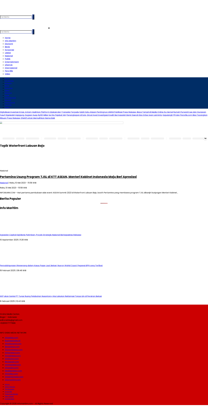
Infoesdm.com (11, 367)
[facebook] (2, 13)
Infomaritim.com (13, 379)
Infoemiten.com (12, 352)
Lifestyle (9, 64)
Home (7, 37)
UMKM (8, 52)
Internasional (11, 67)
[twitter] (7, 13)
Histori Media (10, 387)
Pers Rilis (9, 70)
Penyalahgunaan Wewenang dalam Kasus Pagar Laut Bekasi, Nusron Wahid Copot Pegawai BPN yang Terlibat (51, 265)
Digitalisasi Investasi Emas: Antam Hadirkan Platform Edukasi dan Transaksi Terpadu (39, 112)
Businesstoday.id (12, 340)
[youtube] (16, 13)
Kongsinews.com (13, 355)
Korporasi (9, 49)
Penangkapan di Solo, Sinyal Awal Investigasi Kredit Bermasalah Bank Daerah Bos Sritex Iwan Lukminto (114, 115)
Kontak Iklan (9, 399)
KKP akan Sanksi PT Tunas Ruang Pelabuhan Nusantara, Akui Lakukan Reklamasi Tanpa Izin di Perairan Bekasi (51, 296)
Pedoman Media (11, 394)
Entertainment (12, 61)
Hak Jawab (9, 396)
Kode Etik (8, 391)
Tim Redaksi (9, 389)
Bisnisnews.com (12, 346)
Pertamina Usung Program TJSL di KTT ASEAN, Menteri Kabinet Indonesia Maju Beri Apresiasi (68, 177)
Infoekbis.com (11, 337)
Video (7, 74)
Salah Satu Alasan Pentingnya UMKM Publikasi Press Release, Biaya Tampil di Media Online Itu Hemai (126, 112)
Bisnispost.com (12, 361)
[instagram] (11, 13)
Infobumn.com (12, 358)
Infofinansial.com (13, 364)
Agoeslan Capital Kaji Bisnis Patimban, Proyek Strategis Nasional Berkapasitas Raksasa (40, 234)
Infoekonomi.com (13, 343)
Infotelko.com (11, 373)
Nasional (9, 55)
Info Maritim (10, 40)
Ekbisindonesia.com (14, 376)
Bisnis (7, 46)
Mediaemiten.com (13, 370)
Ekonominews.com (14, 349)
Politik (7, 58)
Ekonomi (9, 43)
